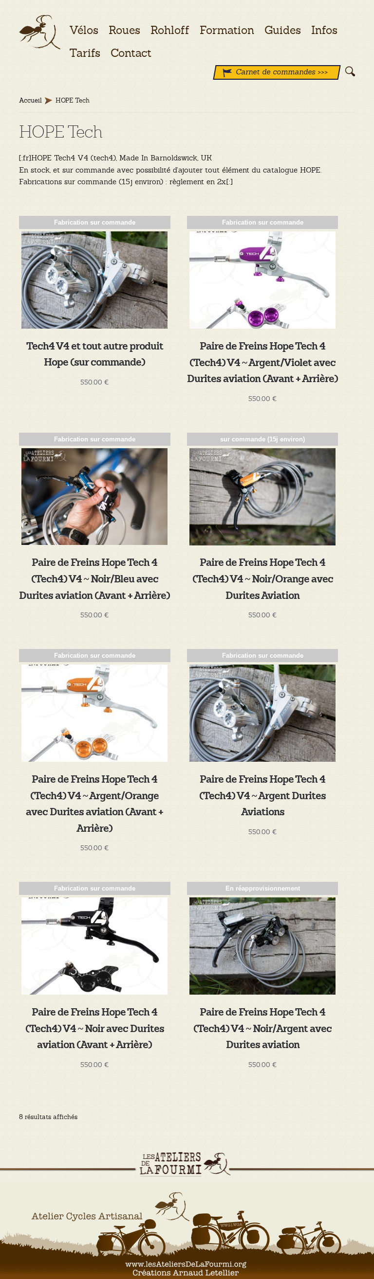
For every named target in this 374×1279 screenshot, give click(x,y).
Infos (324, 30)
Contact (131, 53)
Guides (282, 30)
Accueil (30, 100)
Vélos (83, 30)
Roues (124, 30)
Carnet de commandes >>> (282, 71)
